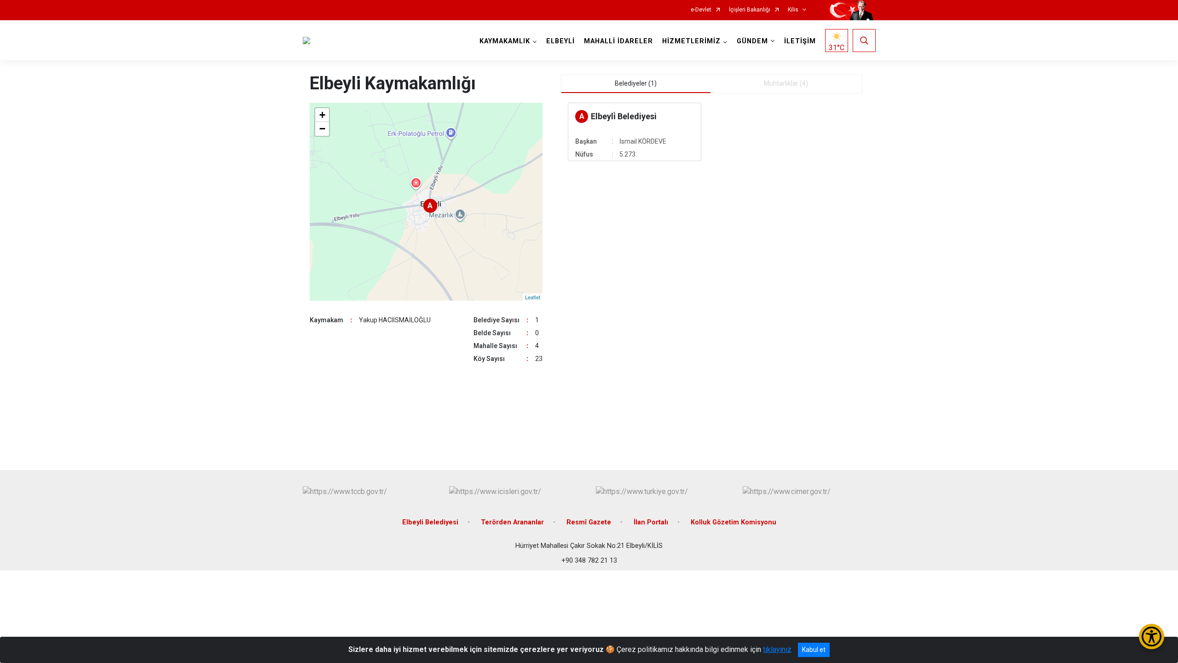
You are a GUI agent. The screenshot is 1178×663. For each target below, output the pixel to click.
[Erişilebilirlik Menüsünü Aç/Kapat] (1151, 636)
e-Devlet (701, 10)
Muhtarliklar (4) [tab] (786, 83)
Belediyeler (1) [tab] (636, 83)
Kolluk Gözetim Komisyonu (733, 522)
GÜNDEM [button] (752, 41)
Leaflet (532, 297)
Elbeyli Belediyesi (430, 522)
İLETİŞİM (800, 41)
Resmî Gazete (588, 522)
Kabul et (814, 649)
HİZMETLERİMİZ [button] (691, 41)
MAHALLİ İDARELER (618, 41)
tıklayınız (777, 649)
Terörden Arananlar (512, 522)
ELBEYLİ (560, 41)
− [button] (322, 128)
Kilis (793, 10)
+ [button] (322, 115)
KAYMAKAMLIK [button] (504, 41)
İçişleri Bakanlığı (749, 10)
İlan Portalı (651, 522)
